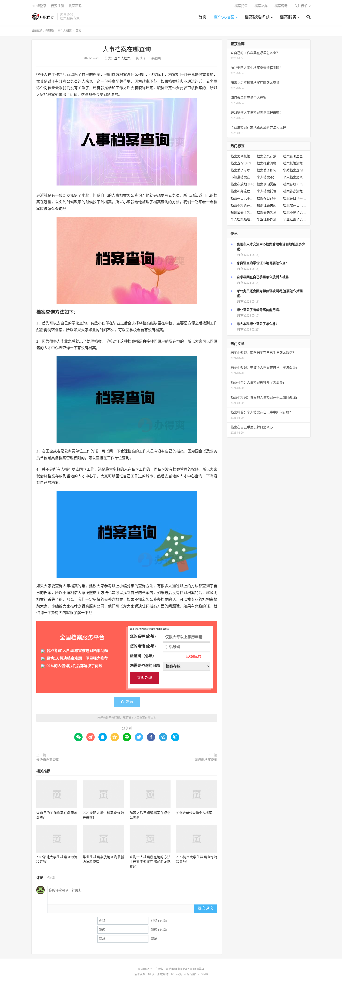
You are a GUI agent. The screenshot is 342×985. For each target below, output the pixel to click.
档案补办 (261, 6)
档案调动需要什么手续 (269, 184)
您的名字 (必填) (143, 636)
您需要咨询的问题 (145, 666)
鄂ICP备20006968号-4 (191, 969)
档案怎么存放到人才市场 (269, 156)
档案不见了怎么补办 (295, 212)
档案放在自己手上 (295, 205)
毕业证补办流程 (269, 219)
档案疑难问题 (257, 17)
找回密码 (75, 6)
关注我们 (301, 6)
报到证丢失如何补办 (269, 205)
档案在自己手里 (269, 198)
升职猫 (43, 16)
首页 (202, 17)
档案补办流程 (243, 191)
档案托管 (241, 6)
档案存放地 (242, 184)
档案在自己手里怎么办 (243, 198)
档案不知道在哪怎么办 (243, 205)
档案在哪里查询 (295, 156)
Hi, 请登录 (38, 6)
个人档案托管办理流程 (269, 191)
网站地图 (171, 969)
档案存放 (293, 184)
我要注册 (57, 6)
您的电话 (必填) (143, 646)
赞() (129, 702)
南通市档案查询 (205, 760)
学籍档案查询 (295, 170)
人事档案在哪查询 (127, 49)
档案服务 (288, 17)
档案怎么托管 (243, 156)
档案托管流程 (269, 163)
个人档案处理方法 (243, 219)
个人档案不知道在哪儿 (269, 177)
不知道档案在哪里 (243, 177)
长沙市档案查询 (47, 760)
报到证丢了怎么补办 (243, 212)
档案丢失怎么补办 (269, 212)
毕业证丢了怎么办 (295, 219)
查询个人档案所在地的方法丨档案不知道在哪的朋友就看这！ (150, 861)
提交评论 (205, 908)
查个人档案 (224, 17)
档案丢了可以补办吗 (243, 170)
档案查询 (241, 163)
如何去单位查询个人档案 (194, 813)
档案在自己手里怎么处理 (295, 198)
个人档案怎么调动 (295, 177)
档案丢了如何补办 (269, 170)
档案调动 (281, 6)
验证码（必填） (165, 656)
